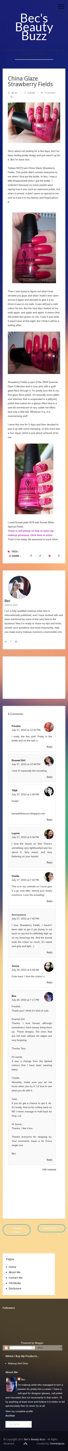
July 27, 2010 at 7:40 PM (25, 918)
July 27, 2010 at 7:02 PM (25, 879)
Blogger (39, 1342)
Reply (49, 746)
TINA (14, 790)
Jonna (15, 966)
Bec (16, 93)
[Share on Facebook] (31, 556)
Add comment (49, 1169)
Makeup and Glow (18, 1363)
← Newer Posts (17, 1230)
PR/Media (15, 1283)
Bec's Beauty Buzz (34, 26)
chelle (15, 876)
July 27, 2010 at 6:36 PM (25, 837)
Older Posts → (51, 1228)
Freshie (16, 726)
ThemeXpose (57, 1443)
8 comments (50, 93)
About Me (14, 1272)
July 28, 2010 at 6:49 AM (25, 969)
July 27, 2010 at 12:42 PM (26, 730)
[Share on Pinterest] (50, 556)
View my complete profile (19, 1411)
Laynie (16, 833)
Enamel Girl (18, 760)
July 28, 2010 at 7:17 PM (25, 999)
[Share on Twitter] (40, 556)
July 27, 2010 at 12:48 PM (26, 764)
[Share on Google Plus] (59, 556)
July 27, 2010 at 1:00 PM (25, 794)
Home (12, 1267)
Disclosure (15, 1288)
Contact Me (15, 1277)
